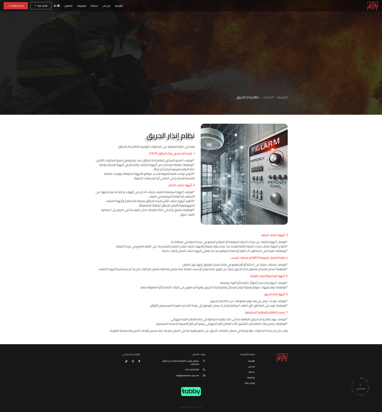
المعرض (68, 5)
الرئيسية (119, 5)
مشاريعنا (81, 5)
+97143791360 (192, 369)
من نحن (106, 5)
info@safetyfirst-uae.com (187, 375)
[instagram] (133, 361)
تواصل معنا (42, 6)
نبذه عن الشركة (17, 6)
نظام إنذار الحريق (248, 97)
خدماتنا (94, 5)
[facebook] (139, 361)
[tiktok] (126, 361)
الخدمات (268, 97)
